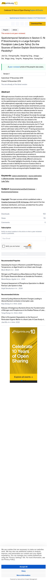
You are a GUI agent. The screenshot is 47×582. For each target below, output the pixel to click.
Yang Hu (19, 58)
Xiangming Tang (26, 56)
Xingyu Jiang (9, 58)
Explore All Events (36, 10)
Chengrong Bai (13, 56)
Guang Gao (38, 58)
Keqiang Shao (28, 58)
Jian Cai (4, 56)
